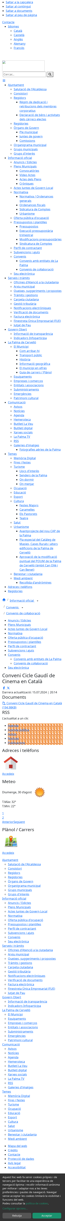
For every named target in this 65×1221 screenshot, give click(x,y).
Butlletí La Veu (17, 1066)
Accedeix (8, 774)
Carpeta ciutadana (20, 967)
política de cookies (37, 1203)
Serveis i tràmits (13, 946)
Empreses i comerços (22, 1023)
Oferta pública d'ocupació (25, 638)
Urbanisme (15, 1130)
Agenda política (18, 730)
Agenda (13, 725)
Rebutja (17, 1215)
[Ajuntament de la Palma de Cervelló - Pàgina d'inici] (23, 66)
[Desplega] (37, 601)
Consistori (15, 868)
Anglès (18, 39)
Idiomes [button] (13, 26)
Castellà (19, 35)
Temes (6, 1092)
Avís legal (14, 1163)
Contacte (8, 22)
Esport (12, 1117)
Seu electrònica (18, 668)
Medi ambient (17, 1139)
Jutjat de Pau (16, 993)
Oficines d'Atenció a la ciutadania (30, 950)
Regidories (15, 877)
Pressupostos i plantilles (24, 642)
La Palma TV (16, 1079)
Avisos (12, 734)
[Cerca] (50, 74)
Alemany (19, 44)
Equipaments (17, 1019)
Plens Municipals (19, 625)
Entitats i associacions (23, 1027)
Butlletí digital (17, 1070)
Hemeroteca (16, 1062)
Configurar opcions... (15, 1208)
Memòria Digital (19, 1096)
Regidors (14, 873)
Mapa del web (17, 1146)
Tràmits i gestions (20, 963)
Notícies (13, 738)
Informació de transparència (27, 1001)
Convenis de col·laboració (23, 613)
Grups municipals (20, 890)
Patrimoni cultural (20, 1040)
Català (18, 31)
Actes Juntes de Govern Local (27, 629)
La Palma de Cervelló (16, 1010)
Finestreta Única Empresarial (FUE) (31, 989)
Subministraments (20, 1031)
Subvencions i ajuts (21, 650)
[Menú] (4, 81)
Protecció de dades (21, 1159)
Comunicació (11, 1044)
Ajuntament (10, 860)
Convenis (12, 607)
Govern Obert (11, 997)
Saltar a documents (19, 11)
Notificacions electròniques (26, 976)
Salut (11, 1126)
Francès (19, 48)
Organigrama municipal (24, 886)
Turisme (13, 1104)
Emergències (17, 1036)
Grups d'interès (18, 894)
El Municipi (15, 1014)
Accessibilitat (17, 1167)
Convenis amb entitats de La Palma (37, 659)
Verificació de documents (25, 980)
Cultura (13, 1122)
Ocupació (14, 1109)
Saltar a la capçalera (19, 2)
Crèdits (13, 1150)
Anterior (8, 822)
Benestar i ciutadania (22, 1134)
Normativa (15, 633)
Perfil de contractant (22, 646)
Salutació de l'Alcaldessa (24, 864)
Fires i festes (16, 1100)
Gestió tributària (19, 971)
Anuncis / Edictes (19, 620)
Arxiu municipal (18, 954)
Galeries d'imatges (20, 1087)
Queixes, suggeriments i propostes (32, 959)
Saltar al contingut (18, 6)
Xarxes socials (17, 1074)
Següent (19, 822)
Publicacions (16, 743)
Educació (14, 1113)
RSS (10, 1083)
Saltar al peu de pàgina (21, 15)
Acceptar (47, 1215)
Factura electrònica (21, 984)
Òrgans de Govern (20, 881)
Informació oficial (22, 601)
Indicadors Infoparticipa (24, 1006)
